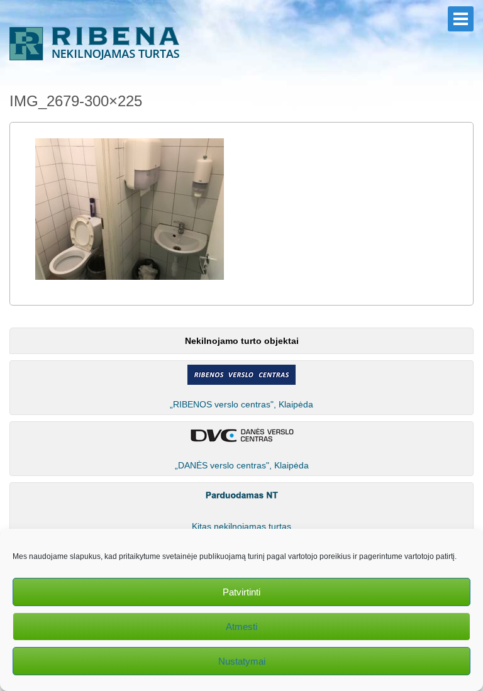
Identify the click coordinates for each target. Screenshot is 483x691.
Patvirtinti (241, 592)
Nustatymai (241, 661)
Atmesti (241, 626)
